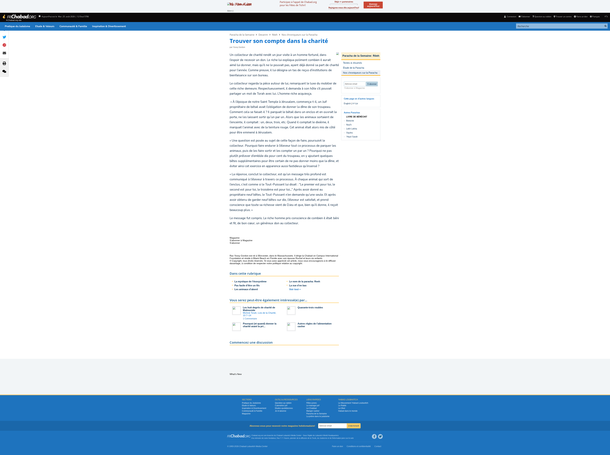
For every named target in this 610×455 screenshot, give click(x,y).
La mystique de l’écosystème (250, 281)
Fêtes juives (311, 403)
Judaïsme (323, 438)
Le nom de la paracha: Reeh (304, 281)
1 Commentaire (250, 318)
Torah (314, 438)
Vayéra (349, 133)
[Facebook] (374, 436)
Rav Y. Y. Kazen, (283, 438)
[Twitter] (380, 436)
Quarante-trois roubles (310, 307)
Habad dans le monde (348, 411)
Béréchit (350, 121)
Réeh (274, 34)
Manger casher (312, 411)
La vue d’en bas (298, 285)
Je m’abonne (280, 411)
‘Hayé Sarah (352, 136)
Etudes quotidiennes (284, 408)
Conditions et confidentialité (359, 446)
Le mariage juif (312, 405)
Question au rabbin (542, 16)
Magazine (246, 414)
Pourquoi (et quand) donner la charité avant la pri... (259, 325)
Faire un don (582, 16)
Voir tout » (295, 289)
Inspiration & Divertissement (109, 26)
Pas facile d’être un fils (247, 285)
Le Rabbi (342, 405)
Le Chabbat (311, 408)
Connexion (511, 16)
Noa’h (348, 125)
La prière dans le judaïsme (317, 416)
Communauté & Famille (73, 26)
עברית (355, 103)
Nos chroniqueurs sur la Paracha (299, 34)
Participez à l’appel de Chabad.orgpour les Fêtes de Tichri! (298, 3)
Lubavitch (287, 435)
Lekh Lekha (351, 129)
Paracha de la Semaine (242, 34)
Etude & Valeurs (44, 26)
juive (343, 438)
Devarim (263, 34)
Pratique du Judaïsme (17, 26)
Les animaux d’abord (246, 289)
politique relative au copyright (287, 263)
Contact (377, 446)
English (347, 103)
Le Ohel (341, 408)
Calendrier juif (281, 405)
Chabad (279, 435)
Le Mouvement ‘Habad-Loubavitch (353, 403)
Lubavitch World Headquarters (327, 435)
